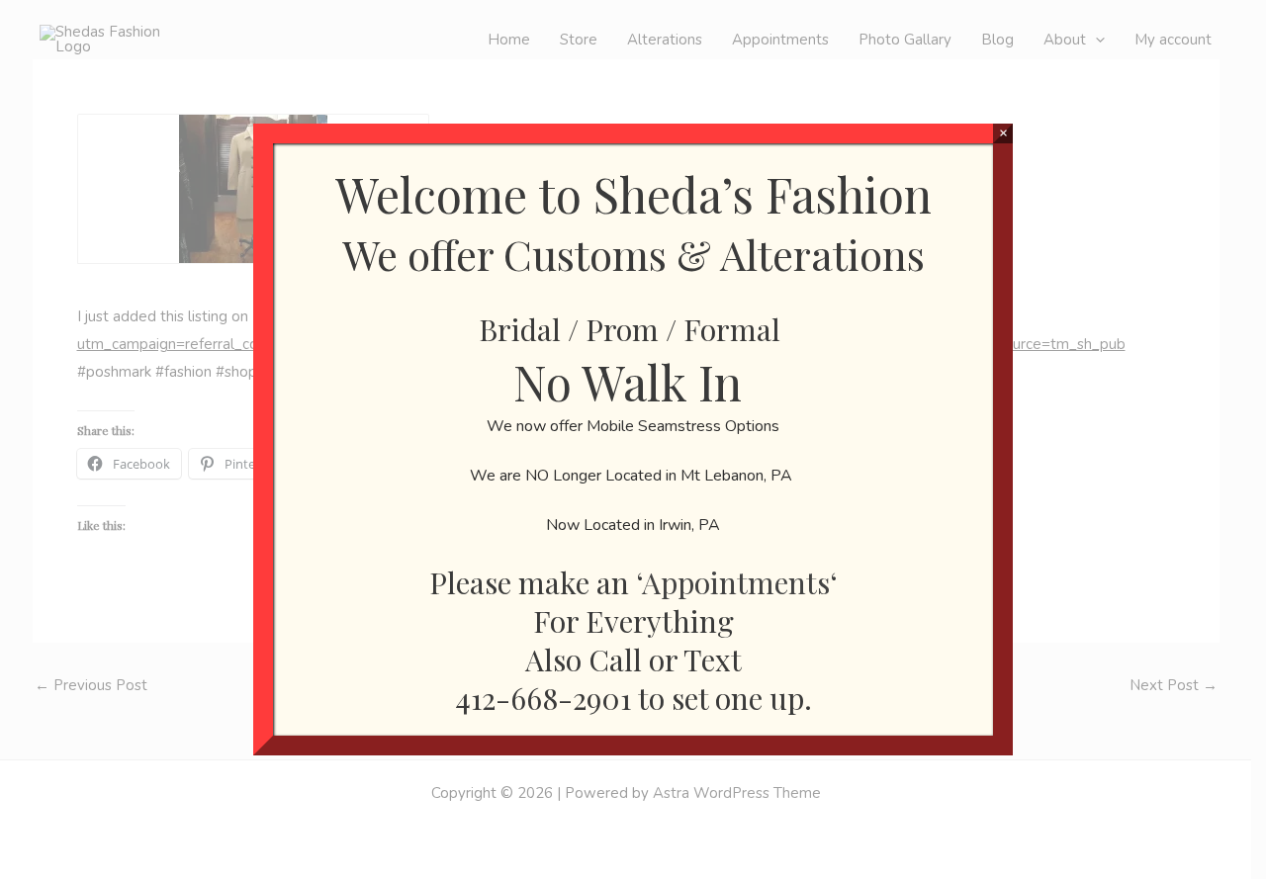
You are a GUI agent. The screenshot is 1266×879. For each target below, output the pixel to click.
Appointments (736, 582)
